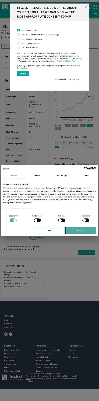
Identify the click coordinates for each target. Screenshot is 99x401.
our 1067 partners (18, 188)
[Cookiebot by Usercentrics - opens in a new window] (85, 168)
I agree (23, 74)
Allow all (80, 230)
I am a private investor (29, 48)
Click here (75, 79)
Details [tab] (37, 176)
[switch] (37, 220)
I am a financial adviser (29, 30)
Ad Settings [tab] (62, 176)
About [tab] (86, 176)
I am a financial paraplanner (31, 39)
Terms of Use (22, 68)
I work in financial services (30, 43)
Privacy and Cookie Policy (66, 61)
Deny (49, 230)
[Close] (86, 7)
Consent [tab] (13, 176)
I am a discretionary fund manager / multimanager (40, 35)
